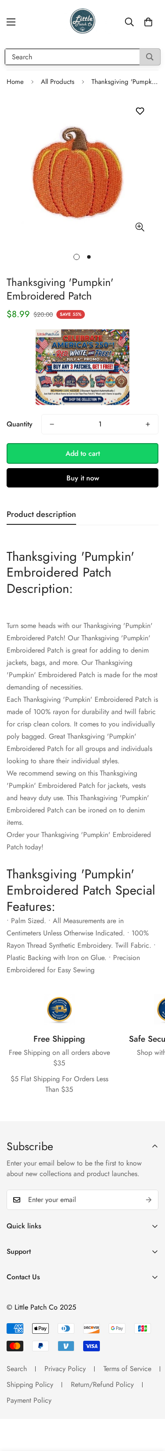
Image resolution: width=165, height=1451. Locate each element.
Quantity (20, 424)
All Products (57, 82)
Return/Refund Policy (102, 1384)
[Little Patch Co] (83, 22)
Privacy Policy (65, 1369)
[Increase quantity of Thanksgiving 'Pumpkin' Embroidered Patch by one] (148, 424)
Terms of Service (127, 1369)
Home (15, 82)
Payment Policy (29, 1400)
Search (17, 1369)
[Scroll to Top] (149, 1404)
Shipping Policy (30, 1384)
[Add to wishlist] (140, 111)
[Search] (149, 57)
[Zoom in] (140, 227)
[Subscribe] (148, 1200)
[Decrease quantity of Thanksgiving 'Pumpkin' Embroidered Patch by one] (52, 424)
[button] (148, 22)
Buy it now (82, 478)
